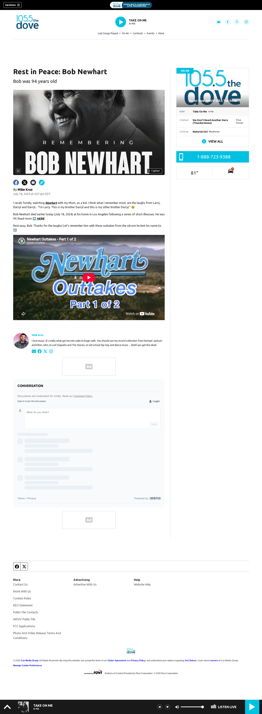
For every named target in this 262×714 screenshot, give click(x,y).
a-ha (132, 23)
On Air (125, 33)
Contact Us (20, 584)
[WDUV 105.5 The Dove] (131, 5)
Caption (154, 170)
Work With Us (22, 591)
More (161, 33)
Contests (138, 33)
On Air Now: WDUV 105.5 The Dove (213, 100)
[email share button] (33, 182)
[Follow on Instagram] (51, 351)
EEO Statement (23, 605)
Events (151, 33)
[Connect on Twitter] (45, 351)
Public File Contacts (25, 612)
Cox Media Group (29, 660)
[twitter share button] (24, 182)
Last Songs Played (108, 33)
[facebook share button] (16, 182)
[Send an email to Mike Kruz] (34, 351)
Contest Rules (22, 598)
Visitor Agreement (116, 660)
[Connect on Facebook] (39, 351)
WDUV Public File (24, 619)
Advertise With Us (85, 584)
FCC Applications (24, 626)
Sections (10, 5)
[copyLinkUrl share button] (42, 182)
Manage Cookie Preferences (27, 665)
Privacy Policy (138, 660)
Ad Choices (191, 660)
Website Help (142, 584)
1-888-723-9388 (214, 156)
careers (214, 660)
